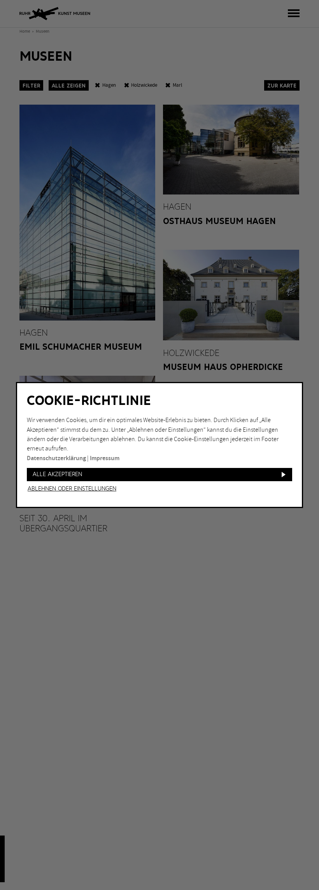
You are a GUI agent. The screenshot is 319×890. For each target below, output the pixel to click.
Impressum (104, 458)
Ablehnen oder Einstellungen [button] (72, 489)
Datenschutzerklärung (56, 458)
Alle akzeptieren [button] (57, 474)
